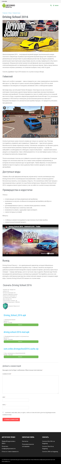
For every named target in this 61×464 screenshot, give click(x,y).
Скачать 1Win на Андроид (50, 451)
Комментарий (7, 374)
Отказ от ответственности (10, 451)
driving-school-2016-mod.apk (16, 332)
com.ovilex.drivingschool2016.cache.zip (21, 348)
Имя (4, 397)
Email (5, 404)
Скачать (20, 324)
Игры (10, 13)
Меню (56, 5)
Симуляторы (16, 13)
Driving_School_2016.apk (15, 315)
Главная (5, 13)
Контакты (25, 441)
